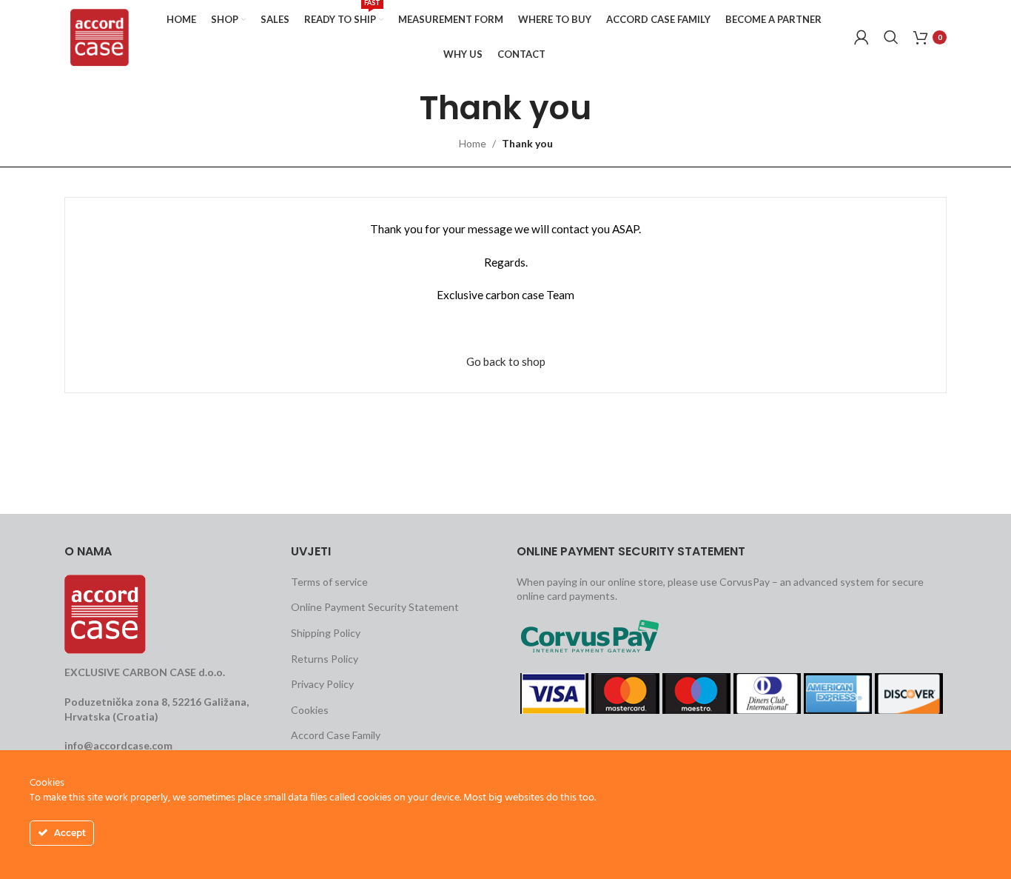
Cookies (310, 709)
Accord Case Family (335, 735)
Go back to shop (505, 361)
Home (472, 143)
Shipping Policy (325, 632)
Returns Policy (324, 658)
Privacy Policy (322, 684)
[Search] (891, 37)
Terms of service (329, 581)
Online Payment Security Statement (375, 607)
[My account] (861, 37)
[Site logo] (99, 36)
